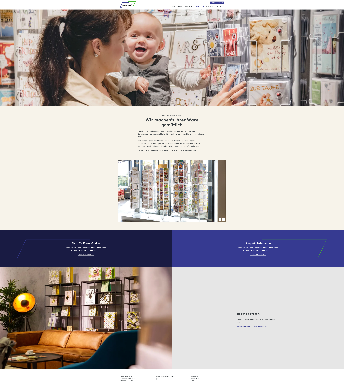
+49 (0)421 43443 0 (259, 326)
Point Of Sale (201, 6)
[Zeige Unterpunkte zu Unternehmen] (183, 6)
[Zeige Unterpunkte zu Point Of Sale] (207, 6)
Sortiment (189, 6)
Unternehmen (177, 6)
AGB (192, 381)
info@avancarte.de (243, 326)
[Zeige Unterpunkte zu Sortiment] (194, 6)
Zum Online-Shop (257, 254)
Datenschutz (195, 379)
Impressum (194, 376)
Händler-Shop (216, 2)
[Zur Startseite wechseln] (128, 4)
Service (211, 6)
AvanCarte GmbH (126, 376)
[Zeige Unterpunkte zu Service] (215, 6)
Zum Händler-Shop (85, 254)
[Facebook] (160, 379)
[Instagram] (157, 379)
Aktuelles (220, 6)
